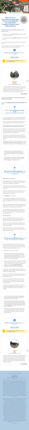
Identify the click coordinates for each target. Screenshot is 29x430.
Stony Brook (11, 394)
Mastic (11, 388)
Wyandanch (13, 396)
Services (12, 12)
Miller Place (7, 389)
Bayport (24, 380)
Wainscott (21, 394)
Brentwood (15, 381)
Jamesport (6, 387)
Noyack (18, 390)
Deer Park (20, 383)
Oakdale (20, 390)
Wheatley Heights (23, 395)
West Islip (15, 395)
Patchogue (5, 391)
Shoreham (11, 393)
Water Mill (24, 394)
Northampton (4, 390)
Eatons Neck (10, 385)
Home (8, 12)
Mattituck (17, 388)
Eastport (3, 385)
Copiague (12, 383)
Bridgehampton (19, 381)
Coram (14, 383)
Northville (15, 390)
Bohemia (12, 381)
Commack (8, 383)
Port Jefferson (14, 391)
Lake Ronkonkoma (17, 387)
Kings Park (10, 387)
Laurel (21, 387)
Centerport (19, 382)
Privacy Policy (14, 423)
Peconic (8, 391)
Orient (26, 390)
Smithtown (14, 393)
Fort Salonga (24, 385)
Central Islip (22, 382)
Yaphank (16, 396)
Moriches (13, 389)
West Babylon (5, 395)
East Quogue (7, 385)
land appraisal (10, 421)
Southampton (22, 393)
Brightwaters (23, 381)
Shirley (8, 393)
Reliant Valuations (14, 5)
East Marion (10, 384)
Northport (12, 390)
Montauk (10, 389)
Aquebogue (10, 380)
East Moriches (14, 384)
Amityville (7, 380)
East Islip (7, 384)
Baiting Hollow (20, 380)
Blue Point (9, 381)
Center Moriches (15, 382)
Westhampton (9, 395)
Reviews (18, 373)
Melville (23, 388)
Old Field (23, 390)
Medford (20, 388)
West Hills (12, 395)
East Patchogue (23, 384)
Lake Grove (13, 387)
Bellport (6, 381)
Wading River (18, 394)
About (16, 12)
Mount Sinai (16, 389)
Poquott (11, 391)
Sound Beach (18, 393)
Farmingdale (14, 385)
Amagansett (4, 380)
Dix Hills (23, 383)
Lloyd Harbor (4, 388)
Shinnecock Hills (5, 393)
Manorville (8, 388)
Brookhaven (4, 382)
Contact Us (20, 12)
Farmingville (18, 385)
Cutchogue (17, 383)
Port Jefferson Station (19, 391)
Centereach (11, 382)
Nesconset (19, 389)
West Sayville (19, 395)
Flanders (21, 385)
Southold (7, 394)
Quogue (24, 391)
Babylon (17, 380)
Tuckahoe (14, 394)
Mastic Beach (14, 388)
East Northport (19, 384)
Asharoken (14, 380)
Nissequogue (23, 389)
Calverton (8, 382)
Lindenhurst (24, 387)
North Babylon (8, 390)
